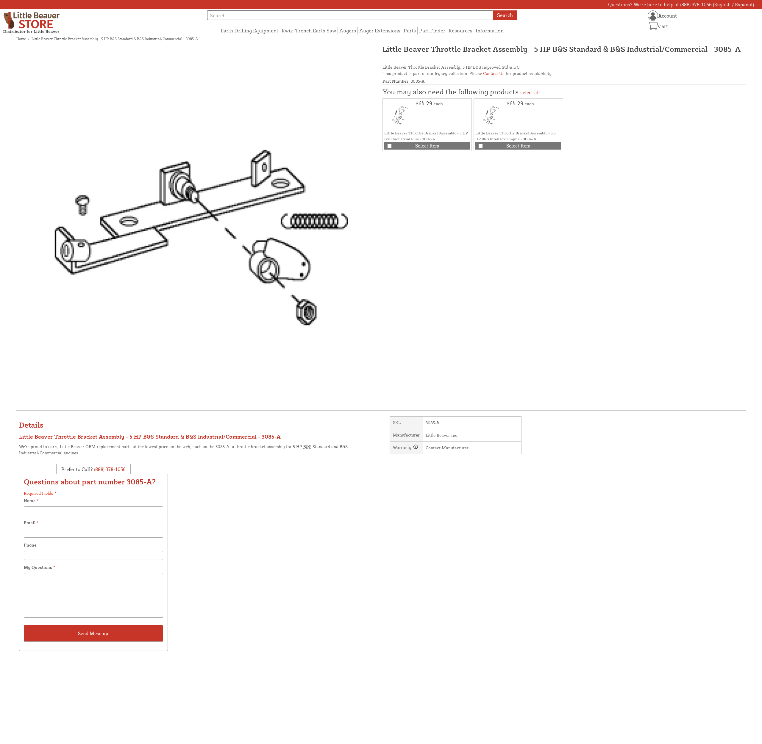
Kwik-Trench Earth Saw (309, 30)
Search (505, 15)
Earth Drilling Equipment (249, 30)
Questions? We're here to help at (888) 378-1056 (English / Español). (681, 4)
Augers (347, 30)
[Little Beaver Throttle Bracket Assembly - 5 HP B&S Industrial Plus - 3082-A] (399, 115)
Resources (460, 30)
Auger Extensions (379, 30)
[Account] (653, 15)
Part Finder (432, 30)
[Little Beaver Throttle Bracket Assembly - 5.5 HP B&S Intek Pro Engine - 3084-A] (490, 115)
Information (490, 30)
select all (530, 92)
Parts (410, 30)
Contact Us (494, 73)
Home (21, 39)
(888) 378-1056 (109, 469)
